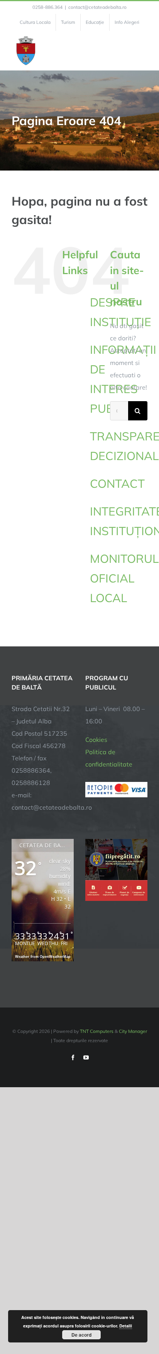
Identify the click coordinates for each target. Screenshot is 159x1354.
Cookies (96, 739)
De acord (81, 1334)
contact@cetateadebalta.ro (97, 7)
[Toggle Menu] (143, 51)
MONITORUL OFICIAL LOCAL (124, 578)
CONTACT (117, 483)
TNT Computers (96, 1031)
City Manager (133, 1031)
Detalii (125, 1326)
